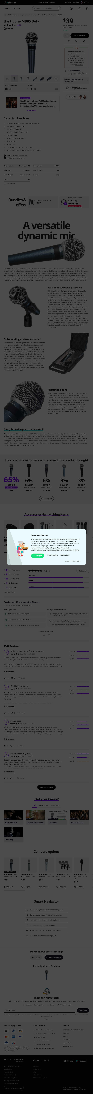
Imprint (67, 561)
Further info (64, 555)
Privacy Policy (76, 561)
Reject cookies (52, 555)
